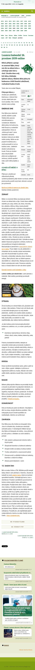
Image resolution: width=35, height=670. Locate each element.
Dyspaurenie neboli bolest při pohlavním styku (18, 573)
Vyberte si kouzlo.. (14, 399)
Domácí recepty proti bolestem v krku (14, 270)
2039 (22, 15)
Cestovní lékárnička (10, 564)
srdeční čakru (16, 475)
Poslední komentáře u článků (13, 560)
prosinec (28, 15)
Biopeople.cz (17, 2)
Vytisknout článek (18, 521)
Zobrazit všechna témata (25, 650)
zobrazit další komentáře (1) (22, 569)
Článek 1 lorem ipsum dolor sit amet (15, 585)
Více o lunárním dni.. (13, 515)
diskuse (6, 645)
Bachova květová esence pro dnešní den (15, 187)
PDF (32, 52)
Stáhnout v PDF (18, 527)
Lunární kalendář (14, 15)
